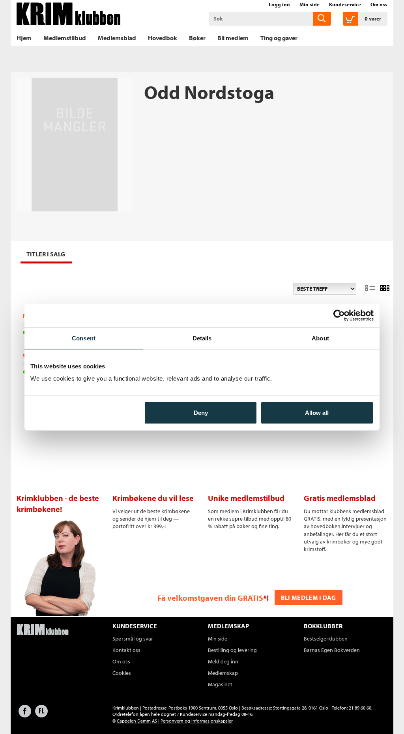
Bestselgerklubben (326, 638)
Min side (309, 4)
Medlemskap (223, 672)
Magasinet (220, 684)
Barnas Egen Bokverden (332, 650)
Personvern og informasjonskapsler (197, 721)
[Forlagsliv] (41, 715)
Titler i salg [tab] (45, 254)
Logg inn (279, 4)
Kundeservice (345, 4)
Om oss (378, 4)
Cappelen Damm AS (137, 721)
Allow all (317, 412)
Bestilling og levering (232, 650)
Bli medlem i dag (308, 597)
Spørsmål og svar (132, 638)
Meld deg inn (223, 661)
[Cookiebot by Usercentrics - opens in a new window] (339, 315)
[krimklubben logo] (43, 630)
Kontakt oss (126, 650)
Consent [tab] (83, 337)
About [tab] (320, 337)
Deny (201, 412)
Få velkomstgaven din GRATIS (210, 598)
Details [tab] (202, 337)
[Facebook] (25, 715)
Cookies (121, 672)
